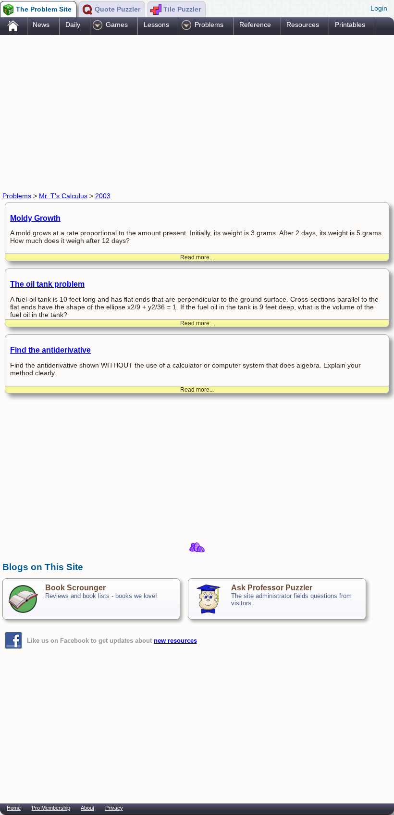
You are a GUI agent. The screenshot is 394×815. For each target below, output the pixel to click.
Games (117, 24)
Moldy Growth (35, 218)
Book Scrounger (75, 588)
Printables (350, 24)
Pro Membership (51, 808)
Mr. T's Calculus (63, 196)
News (41, 24)
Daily (72, 24)
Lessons (156, 24)
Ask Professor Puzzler (271, 588)
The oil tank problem (47, 284)
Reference (255, 24)
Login (378, 8)
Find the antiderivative (50, 350)
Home (14, 808)
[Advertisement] (177, 112)
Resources (302, 24)
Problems (209, 24)
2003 (103, 196)
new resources (175, 640)
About (87, 808)
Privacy (114, 808)
